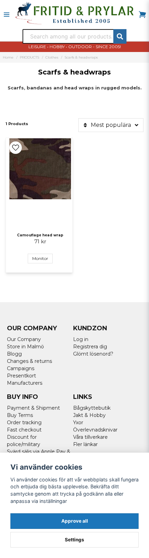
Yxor (78, 422)
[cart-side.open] (142, 14)
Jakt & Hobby (89, 415)
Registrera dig (90, 346)
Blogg (14, 354)
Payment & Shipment (33, 408)
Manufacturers (24, 383)
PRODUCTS (29, 57)
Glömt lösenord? (93, 354)
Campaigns (20, 368)
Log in (80, 339)
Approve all (74, 521)
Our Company (24, 339)
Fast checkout (24, 430)
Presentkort (21, 376)
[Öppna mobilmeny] (6, 14)
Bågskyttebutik (92, 408)
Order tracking (24, 422)
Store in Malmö (25, 346)
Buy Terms (20, 415)
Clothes (51, 57)
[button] (15, 147)
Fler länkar (85, 444)
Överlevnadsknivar (95, 430)
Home (8, 57)
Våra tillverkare (90, 437)
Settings (74, 539)
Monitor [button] (40, 258)
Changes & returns (29, 361)
